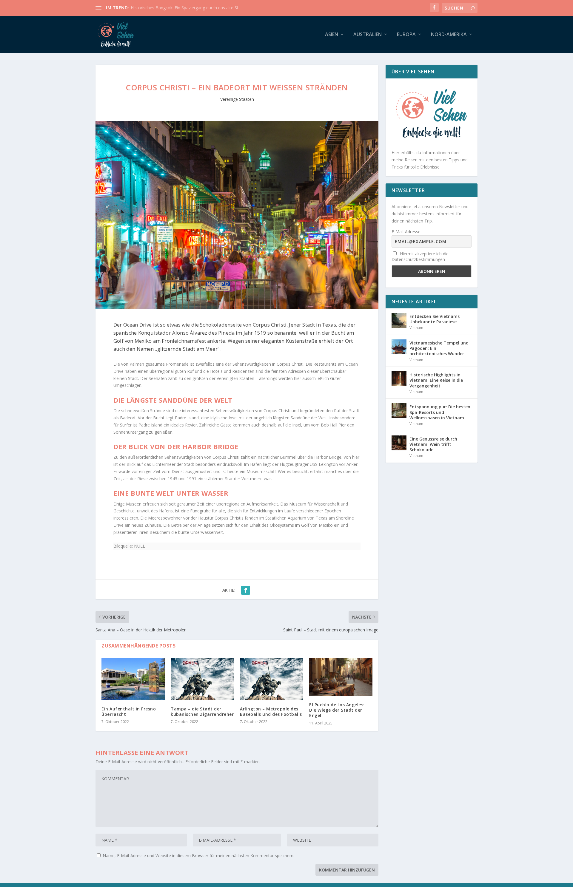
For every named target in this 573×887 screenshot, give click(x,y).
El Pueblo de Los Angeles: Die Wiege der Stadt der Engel (337, 710)
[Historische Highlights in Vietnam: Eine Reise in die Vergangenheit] (399, 378)
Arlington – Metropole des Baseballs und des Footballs (271, 711)
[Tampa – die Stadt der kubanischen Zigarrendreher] (202, 679)
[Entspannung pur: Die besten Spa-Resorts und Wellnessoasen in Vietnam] (399, 410)
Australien (367, 35)
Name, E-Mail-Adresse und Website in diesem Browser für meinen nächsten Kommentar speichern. (198, 855)
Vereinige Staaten (237, 99)
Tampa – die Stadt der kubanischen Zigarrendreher (202, 711)
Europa (406, 35)
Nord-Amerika (449, 35)
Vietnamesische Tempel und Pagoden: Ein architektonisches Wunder (439, 348)
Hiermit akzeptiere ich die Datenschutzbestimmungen (420, 256)
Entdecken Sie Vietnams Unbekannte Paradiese (434, 318)
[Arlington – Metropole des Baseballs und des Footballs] (271, 679)
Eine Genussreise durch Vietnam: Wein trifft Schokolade (433, 444)
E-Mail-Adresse (406, 231)
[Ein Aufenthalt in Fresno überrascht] (133, 679)
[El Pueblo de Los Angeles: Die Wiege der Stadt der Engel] (340, 677)
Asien (331, 35)
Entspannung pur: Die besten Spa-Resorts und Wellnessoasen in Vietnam (439, 412)
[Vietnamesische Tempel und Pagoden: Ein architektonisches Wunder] (399, 346)
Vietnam (416, 327)
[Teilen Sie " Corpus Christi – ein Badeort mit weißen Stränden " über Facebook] (246, 590)
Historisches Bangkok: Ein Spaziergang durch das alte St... (186, 7)
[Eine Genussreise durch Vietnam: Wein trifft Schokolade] (399, 442)
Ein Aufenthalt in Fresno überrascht (128, 711)
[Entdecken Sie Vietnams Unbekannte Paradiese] (399, 320)
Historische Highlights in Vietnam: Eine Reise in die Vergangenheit (436, 380)
